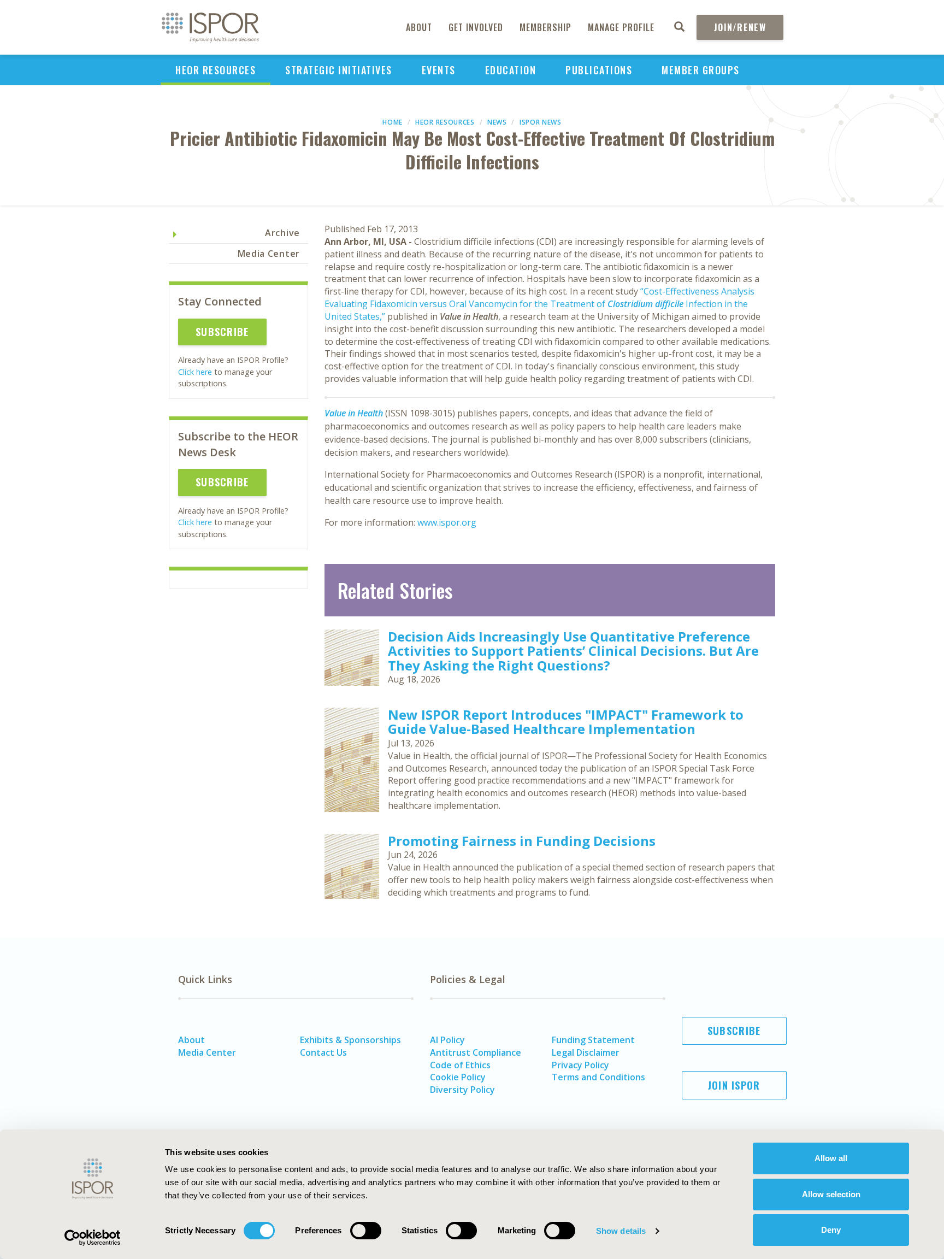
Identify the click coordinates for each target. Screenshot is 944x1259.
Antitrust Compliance (475, 1052)
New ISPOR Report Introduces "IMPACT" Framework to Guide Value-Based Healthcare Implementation (566, 721)
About (419, 27)
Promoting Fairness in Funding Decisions (522, 841)
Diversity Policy (462, 1090)
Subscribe (222, 332)
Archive (282, 233)
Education (510, 70)
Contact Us (323, 1052)
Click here (195, 372)
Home (392, 122)
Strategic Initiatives (338, 70)
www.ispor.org (446, 522)
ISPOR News (541, 122)
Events (439, 70)
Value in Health (353, 413)
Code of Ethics (460, 1065)
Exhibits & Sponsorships (350, 1040)
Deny (831, 1229)
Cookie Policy (458, 1077)
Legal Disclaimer (586, 1052)
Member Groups (701, 70)
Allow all (831, 1158)
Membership (545, 27)
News (497, 122)
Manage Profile (621, 27)
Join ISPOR (734, 1085)
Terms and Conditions (598, 1077)
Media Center (269, 254)
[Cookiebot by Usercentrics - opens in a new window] (92, 1237)
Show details (621, 1231)
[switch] (365, 1230)
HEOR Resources (215, 70)
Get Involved (476, 27)
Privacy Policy (580, 1065)
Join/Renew (740, 27)
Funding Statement (593, 1040)
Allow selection (831, 1194)
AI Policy (447, 1040)
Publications (598, 70)
